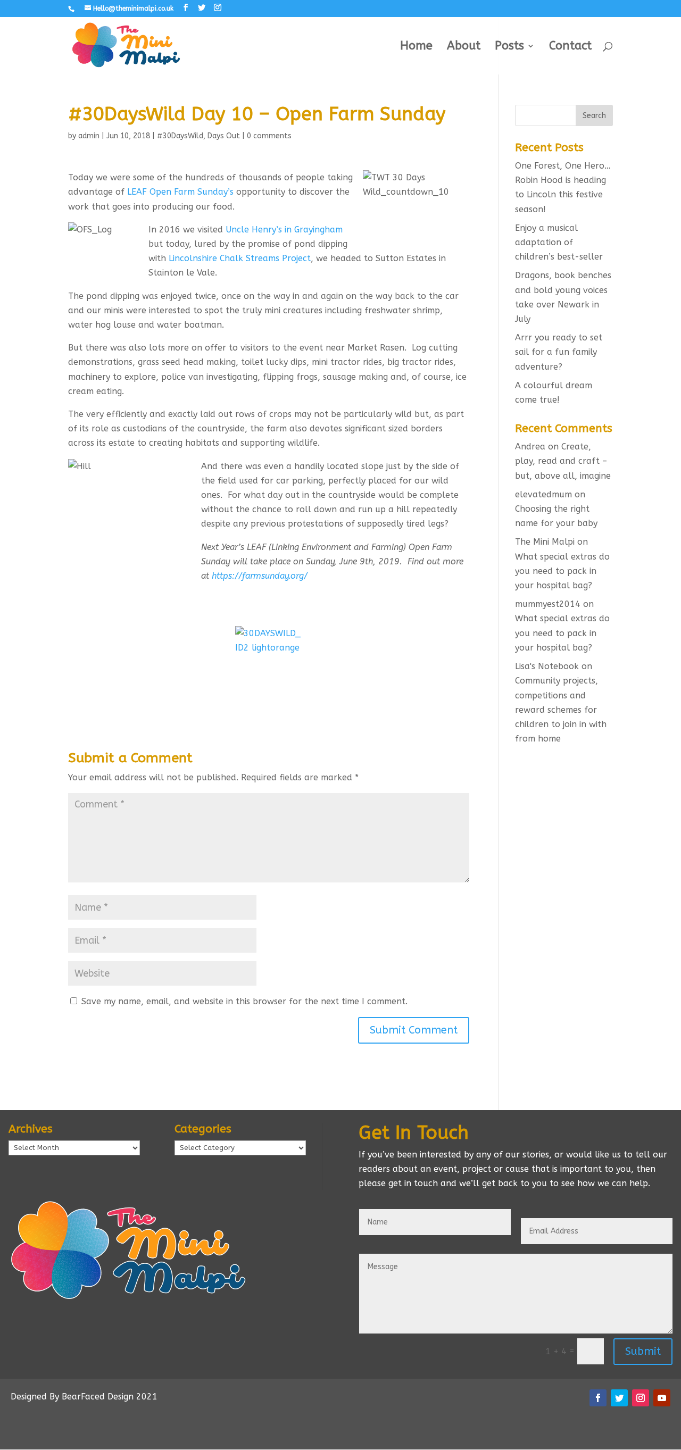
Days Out (223, 135)
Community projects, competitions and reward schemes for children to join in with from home (561, 710)
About (463, 47)
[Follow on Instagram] (640, 1397)
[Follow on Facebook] (598, 1397)
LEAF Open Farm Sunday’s (180, 192)
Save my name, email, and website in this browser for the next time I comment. (244, 1001)
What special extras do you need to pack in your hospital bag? (562, 571)
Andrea (530, 446)
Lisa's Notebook (547, 666)
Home (416, 47)
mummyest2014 (547, 604)
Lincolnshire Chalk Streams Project (240, 258)
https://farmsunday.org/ (260, 576)
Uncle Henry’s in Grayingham (284, 229)
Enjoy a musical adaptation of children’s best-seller (559, 242)
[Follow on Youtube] (661, 1397)
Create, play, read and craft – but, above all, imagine (563, 460)
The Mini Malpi (545, 542)
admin (88, 135)
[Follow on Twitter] (619, 1397)
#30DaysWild (180, 135)
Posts (509, 47)
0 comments (269, 135)
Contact (570, 47)
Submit (643, 1351)
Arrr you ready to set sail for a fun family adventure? (558, 351)
